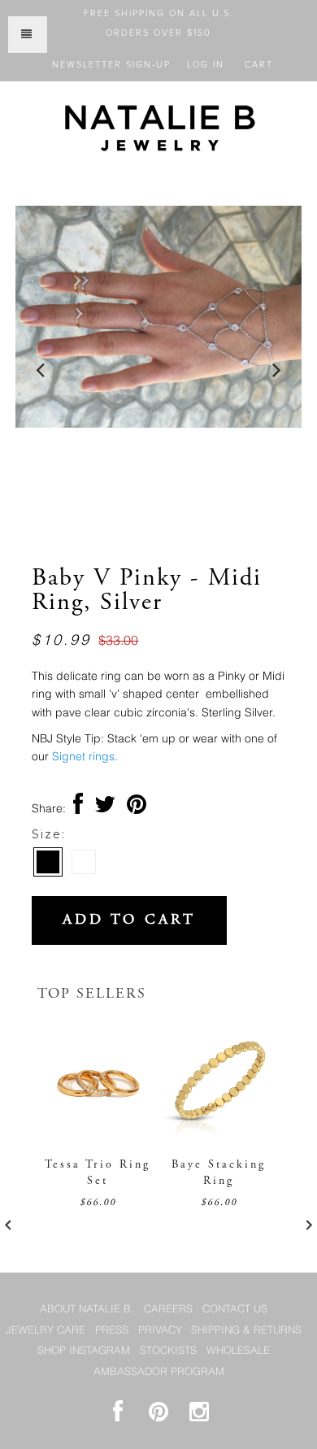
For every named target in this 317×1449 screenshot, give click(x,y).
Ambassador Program (158, 1372)
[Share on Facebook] (78, 809)
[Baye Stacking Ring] (219, 1133)
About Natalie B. (87, 1309)
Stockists (168, 1351)
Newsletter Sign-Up (111, 64)
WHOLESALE (238, 1351)
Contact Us (234, 1309)
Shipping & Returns (246, 1330)
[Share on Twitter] (104, 809)
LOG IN (205, 64)
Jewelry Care (45, 1330)
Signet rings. (85, 757)
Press (111, 1330)
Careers (168, 1309)
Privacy (160, 1330)
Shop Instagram (83, 1351)
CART (259, 64)
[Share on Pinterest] (136, 809)
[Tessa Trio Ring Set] (97, 1133)
